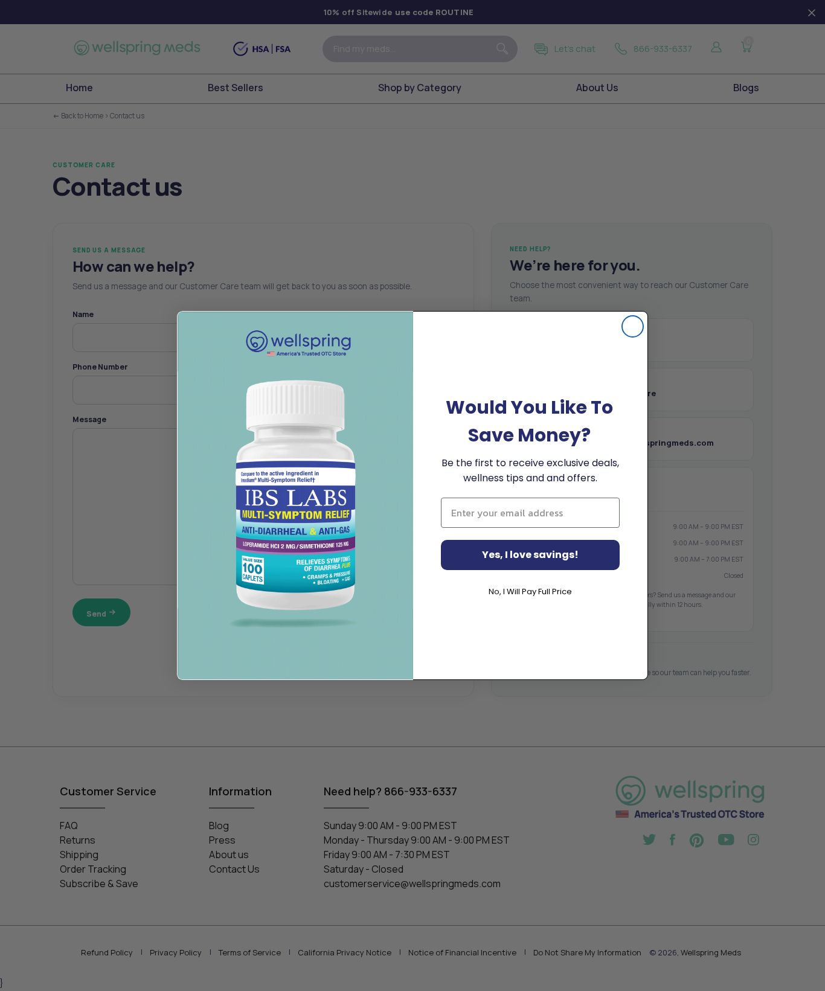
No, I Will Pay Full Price (530, 591)
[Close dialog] (632, 326)
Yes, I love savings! (530, 555)
